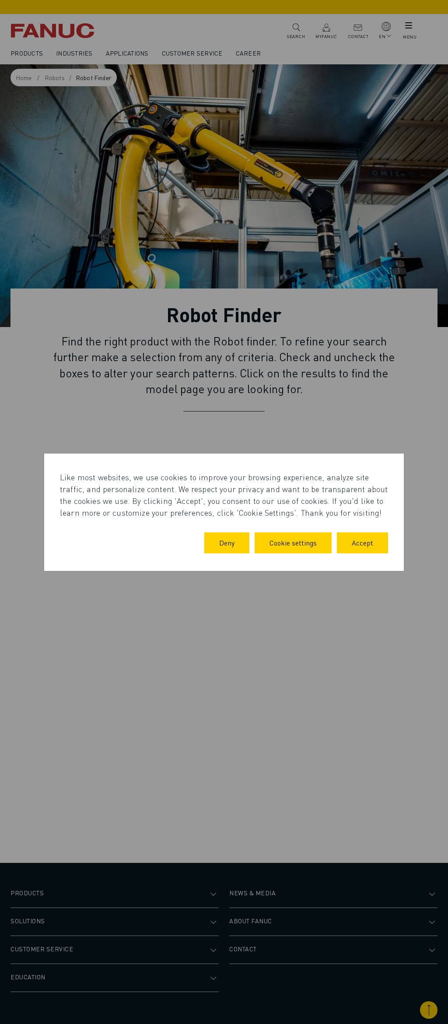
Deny (226, 542)
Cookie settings (293, 542)
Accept (362, 542)
